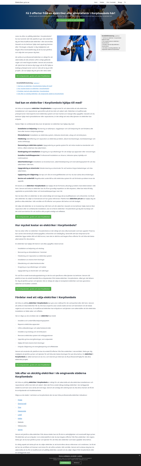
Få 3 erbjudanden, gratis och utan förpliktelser (70, 20)
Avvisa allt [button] (77, 462)
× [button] (139, 455)
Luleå (20, 415)
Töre (19, 407)
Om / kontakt (111, 2)
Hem (95, 2)
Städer (102, 2)
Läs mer (86, 459)
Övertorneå (22, 404)
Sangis (20, 430)
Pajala (20, 400)
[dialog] (70, 460)
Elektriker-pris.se (22, 2)
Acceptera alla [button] (65, 462)
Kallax (20, 418)
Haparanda (22, 411)
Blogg (120, 2)
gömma (36, 83)
